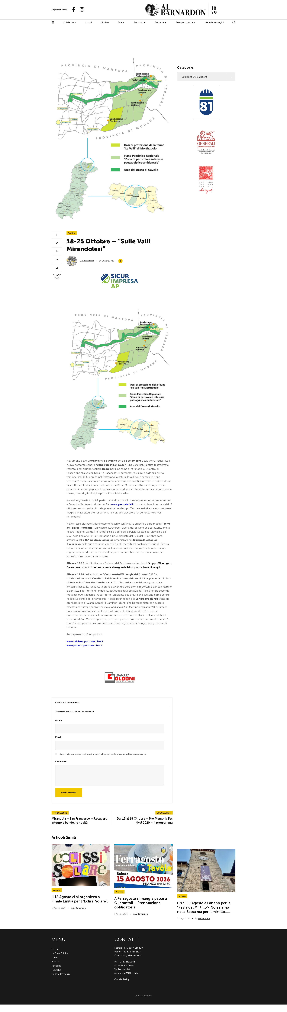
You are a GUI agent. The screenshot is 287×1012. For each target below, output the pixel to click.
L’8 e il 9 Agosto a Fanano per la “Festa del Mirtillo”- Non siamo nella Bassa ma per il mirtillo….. (203, 907)
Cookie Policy (121, 979)
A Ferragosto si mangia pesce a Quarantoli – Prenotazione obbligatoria (140, 902)
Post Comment (68, 792)
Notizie (105, 22)
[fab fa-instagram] (80, 9)
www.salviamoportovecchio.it (85, 641)
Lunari (88, 22)
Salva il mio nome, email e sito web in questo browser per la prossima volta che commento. (102, 754)
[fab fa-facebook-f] (72, 9)
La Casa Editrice (60, 953)
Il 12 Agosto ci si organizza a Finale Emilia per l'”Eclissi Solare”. (80, 899)
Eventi (121, 22)
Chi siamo (68, 22)
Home (55, 949)
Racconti (138, 22)
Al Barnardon (87, 260)
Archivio (71, 233)
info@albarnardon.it (132, 955)
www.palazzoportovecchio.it (84, 645)
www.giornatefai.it (122, 504)
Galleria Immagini (214, 22)
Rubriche (159, 22)
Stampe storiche (184, 22)
